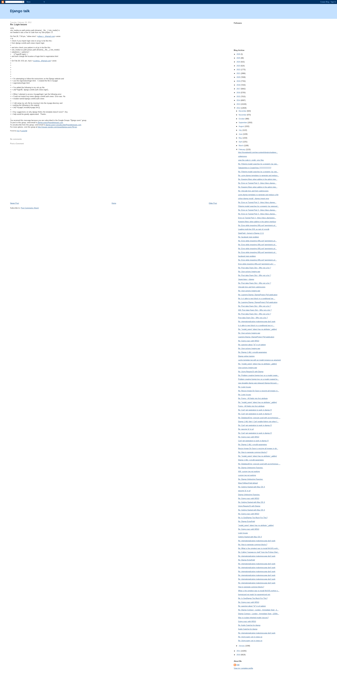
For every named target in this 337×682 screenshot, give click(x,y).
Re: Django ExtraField (246, 521)
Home (114, 203)
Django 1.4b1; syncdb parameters (251, 460)
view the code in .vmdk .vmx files (251, 160)
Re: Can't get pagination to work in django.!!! (255, 410)
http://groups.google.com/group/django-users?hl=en (57, 127)
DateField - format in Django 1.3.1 (251, 233)
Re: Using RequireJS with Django (250, 372)
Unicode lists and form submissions (251, 287)
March (241, 146)
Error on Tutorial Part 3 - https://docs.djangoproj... (257, 218)
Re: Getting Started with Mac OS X (251, 487)
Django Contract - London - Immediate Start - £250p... (258, 614)
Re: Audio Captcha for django (249, 625)
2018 (239, 85)
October (242, 119)
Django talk (20, 11)
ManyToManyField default (248, 483)
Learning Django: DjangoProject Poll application (256, 337)
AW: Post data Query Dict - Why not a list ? (255, 310)
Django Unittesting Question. (249, 495)
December (243, 111)
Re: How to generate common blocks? (252, 452)
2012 (239, 108)
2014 (239, 100)
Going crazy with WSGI (247, 621)
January (242, 646)
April (241, 142)
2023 (239, 66)
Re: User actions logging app (249, 272)
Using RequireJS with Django (249, 506)
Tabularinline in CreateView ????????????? (254, 168)
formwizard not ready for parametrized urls (254, 595)
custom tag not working (247, 475)
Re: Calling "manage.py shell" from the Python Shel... (258, 552)
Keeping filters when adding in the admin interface (257, 222)
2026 (239, 54)
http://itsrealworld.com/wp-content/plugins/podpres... (258, 152)
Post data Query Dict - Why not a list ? (253, 318)
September (243, 123)
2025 (239, 58)
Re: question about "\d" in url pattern (252, 345)
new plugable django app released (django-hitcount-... (258, 383)
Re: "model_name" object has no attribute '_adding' (257, 329)
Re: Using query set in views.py (250, 637)
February (242, 149)
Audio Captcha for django (247, 629)
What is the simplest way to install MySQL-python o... (258, 591)
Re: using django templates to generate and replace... (258, 176)
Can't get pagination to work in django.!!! (253, 441)
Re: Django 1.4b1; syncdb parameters (252, 352)
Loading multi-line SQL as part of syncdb (253, 229)
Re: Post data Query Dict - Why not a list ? (254, 268)
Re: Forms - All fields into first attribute (253, 398)
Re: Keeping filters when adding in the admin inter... (257, 179)
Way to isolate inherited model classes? (253, 618)
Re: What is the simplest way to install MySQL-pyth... (258, 548)
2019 (239, 81)
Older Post (213, 203)
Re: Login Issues (244, 387)
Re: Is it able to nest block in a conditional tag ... (256, 299)
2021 (239, 73)
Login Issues (243, 533)
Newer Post (14, 203)
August (242, 126)
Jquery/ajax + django (246, 279)
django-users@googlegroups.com (50, 123)
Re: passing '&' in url (246, 429)
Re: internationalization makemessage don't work (256, 322)
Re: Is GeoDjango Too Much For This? (252, 518)
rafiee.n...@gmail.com (46, 36)
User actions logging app (247, 368)
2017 (239, 89)
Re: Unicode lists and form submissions (253, 191)
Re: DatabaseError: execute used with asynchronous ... (259, 418)
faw (237, 665)
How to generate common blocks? (251, 587)
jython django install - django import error (253, 199)
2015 (239, 97)
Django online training (246, 356)
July (240, 130)
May (240, 138)
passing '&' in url (244, 491)
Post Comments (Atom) (30, 208)
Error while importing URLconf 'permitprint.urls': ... (257, 264)
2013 (239, 104)
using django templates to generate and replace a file (258, 195)
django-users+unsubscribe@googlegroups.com (63, 125)
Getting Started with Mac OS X (250, 537)
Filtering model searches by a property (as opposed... (258, 206)
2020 (239, 77)
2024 (239, 62)
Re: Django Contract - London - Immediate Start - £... (258, 610)
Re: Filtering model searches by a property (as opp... (258, 164)
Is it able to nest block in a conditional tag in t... (256, 325)
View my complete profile (243, 668)
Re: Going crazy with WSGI (248, 341)
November (243, 115)
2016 (239, 93)
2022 (239, 70)
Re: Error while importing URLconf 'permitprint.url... (257, 225)
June (241, 134)
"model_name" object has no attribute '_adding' (256, 525)
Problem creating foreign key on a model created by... (258, 379)
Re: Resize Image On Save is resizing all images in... (258, 391)
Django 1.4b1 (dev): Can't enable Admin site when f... (258, 422)
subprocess (242, 156)
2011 (239, 651)
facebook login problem (247, 256)
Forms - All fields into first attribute (251, 406)
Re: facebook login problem (248, 237)
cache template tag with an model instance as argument (259, 360)
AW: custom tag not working (249, 471)
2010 (239, 655)
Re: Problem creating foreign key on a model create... (258, 375)
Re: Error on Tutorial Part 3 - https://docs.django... (257, 183)
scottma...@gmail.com (42, 61)
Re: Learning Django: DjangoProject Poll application (257, 295)
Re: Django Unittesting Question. (250, 468)
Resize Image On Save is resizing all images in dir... (258, 448)
